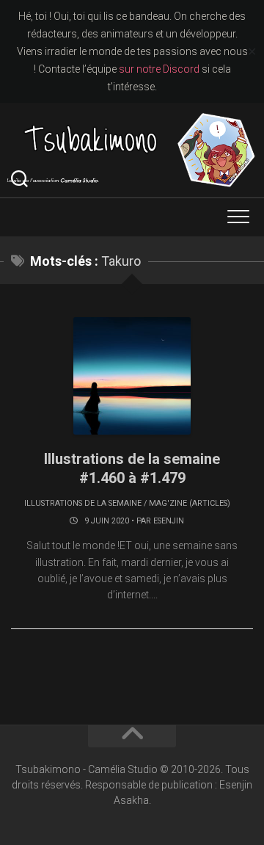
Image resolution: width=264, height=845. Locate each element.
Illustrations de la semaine (83, 503)
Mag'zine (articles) (189, 503)
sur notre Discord (159, 69)
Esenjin (168, 521)
